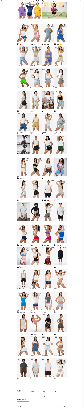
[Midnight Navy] (55, 44)
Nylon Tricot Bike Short (19, 65)
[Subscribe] (28, 400)
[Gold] (20, 245)
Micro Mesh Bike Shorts (44, 132)
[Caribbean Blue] (21, 312)
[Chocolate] (18, 178)
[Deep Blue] (31, 312)
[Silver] (18, 200)
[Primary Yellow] (60, 44)
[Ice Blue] (32, 111)
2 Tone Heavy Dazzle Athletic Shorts (45, 266)
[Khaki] (45, 44)
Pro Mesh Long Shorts (56, 176)
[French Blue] (47, 44)
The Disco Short (31, 199)
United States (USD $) (20, 406)
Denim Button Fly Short (44, 288)
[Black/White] (17, 44)
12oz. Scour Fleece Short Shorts (57, 199)
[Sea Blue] (20, 312)
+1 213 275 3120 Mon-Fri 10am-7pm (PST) (20, 388)
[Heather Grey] (54, 133)
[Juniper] (58, 44)
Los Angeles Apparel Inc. (64, 406)
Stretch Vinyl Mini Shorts (32, 221)
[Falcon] (30, 178)
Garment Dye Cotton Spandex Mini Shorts (21, 266)
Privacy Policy (18, 391)
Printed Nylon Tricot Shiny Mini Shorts (33, 288)
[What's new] (81, 0)
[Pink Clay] (34, 334)
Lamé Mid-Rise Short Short (19, 199)
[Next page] (43, 382)
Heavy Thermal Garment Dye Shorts (57, 266)
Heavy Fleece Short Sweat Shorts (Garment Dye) (58, 355)
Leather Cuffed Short (56, 154)
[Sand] (31, 133)
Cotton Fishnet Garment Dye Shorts (20, 154)
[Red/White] (60, 245)
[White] (44, 178)
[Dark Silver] (45, 245)
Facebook (56, 391)
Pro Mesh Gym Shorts (44, 199)
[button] (78, 0)
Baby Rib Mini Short (56, 288)
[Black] (42, 44)
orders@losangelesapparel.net (21, 389)
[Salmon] (32, 245)
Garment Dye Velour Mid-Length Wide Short (21, 221)
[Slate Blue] (20, 178)
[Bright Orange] (30, 111)
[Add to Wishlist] (41, 86)
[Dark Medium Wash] (17, 133)
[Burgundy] (22, 245)
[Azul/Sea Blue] (57, 245)
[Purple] (44, 200)
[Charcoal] (22, 312)
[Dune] (23, 312)
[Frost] (32, 312)
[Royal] (30, 245)
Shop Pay (31, 389)
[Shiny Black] (17, 200)
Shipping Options (32, 390)
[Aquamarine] (23, 178)
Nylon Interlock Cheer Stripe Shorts (33, 266)
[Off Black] (54, 334)
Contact (43, 390)
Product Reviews (57, 390)
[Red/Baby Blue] (30, 44)
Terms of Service (19, 390)
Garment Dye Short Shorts (32, 65)
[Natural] (42, 312)
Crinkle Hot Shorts (19, 355)
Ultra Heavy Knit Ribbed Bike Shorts (45, 65)
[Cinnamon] (57, 44)
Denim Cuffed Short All (32, 355)
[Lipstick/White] (20, 44)
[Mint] (61, 44)
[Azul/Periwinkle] (58, 245)
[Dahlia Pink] (18, 111)
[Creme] (32, 133)
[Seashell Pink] (31, 178)
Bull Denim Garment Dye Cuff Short (45, 221)
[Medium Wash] (55, 111)
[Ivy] (48, 44)
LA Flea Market (44, 394)
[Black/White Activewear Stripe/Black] (17, 312)
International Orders (32, 391)
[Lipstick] (48, 245)
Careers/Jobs (43, 395)
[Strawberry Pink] (22, 178)
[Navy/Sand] (30, 267)
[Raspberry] (20, 267)
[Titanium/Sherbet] (55, 245)
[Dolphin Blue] (55, 267)
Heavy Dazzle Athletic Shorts (57, 221)
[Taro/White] (35, 44)
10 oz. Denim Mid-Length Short (20, 132)
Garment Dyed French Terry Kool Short (58, 65)
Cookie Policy (18, 392)
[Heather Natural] (55, 133)
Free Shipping (31, 392)
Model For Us (43, 396)
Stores (43, 392)
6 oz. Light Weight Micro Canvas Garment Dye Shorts (22, 288)
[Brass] (44, 44)
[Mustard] (30, 133)
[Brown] (30, 334)
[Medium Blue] (45, 312)
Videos (43, 389)
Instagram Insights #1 (57, 389)
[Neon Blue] (44, 245)
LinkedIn (56, 392)
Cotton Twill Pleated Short (32, 132)
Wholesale (43, 391)
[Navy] (45, 200)
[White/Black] (44, 267)
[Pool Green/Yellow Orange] (31, 44)
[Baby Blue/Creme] (34, 44)
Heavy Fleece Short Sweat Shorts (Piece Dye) (46, 355)
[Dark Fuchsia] (47, 245)
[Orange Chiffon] (31, 111)
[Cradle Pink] (21, 267)
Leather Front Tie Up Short (44, 154)
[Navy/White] (18, 44)
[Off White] (44, 334)
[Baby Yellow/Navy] (32, 44)
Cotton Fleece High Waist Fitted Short (57, 132)
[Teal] (47, 200)
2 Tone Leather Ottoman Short (32, 154)
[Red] (48, 200)
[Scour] (54, 200)
